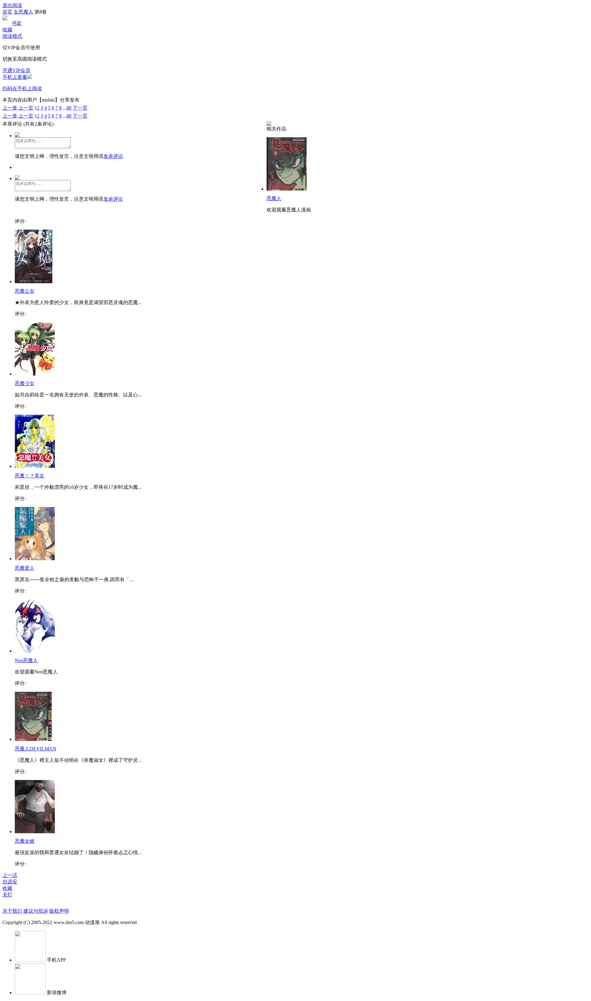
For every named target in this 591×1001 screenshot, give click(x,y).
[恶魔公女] (33, 281)
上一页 (25, 108)
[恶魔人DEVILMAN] (33, 739)
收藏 (7, 29)
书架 (17, 23)
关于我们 (12, 911)
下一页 (80, 108)
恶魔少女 (24, 383)
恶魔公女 (24, 291)
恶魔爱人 (24, 568)
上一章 (9, 108)
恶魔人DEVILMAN (35, 748)
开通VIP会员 (16, 70)
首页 (7, 11)
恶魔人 (274, 198)
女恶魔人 (23, 11)
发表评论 (113, 156)
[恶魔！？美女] (35, 466)
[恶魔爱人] (35, 558)
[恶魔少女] (35, 373)
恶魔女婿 (24, 841)
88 (68, 108)
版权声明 (59, 911)
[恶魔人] (287, 188)
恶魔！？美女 (29, 475)
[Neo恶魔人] (35, 650)
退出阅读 (12, 5)
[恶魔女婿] (35, 831)
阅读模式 (12, 36)
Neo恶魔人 (26, 660)
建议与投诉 (35, 911)
